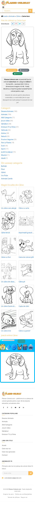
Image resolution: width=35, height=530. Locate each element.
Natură (3, 136)
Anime (3, 133)
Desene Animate (7, 111)
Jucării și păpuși (7, 152)
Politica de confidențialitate (23, 494)
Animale (12, 16)
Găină (3, 172)
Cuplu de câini (24, 306)
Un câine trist (6, 331)
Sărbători (4, 124)
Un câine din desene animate (8, 282)
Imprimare (24, 70)
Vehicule (4, 130)
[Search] (30, 11)
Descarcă (18, 73)
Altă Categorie (6, 117)
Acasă (5, 16)
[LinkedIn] (23, 407)
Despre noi (24, 497)
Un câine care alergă (8, 208)
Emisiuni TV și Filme (8, 127)
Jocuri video (5, 121)
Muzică (3, 155)
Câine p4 (22, 282)
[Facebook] (3, 407)
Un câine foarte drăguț (8, 306)
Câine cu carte (24, 208)
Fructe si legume (7, 139)
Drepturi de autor (8, 494)
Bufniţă (4, 166)
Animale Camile (6, 179)
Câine (18, 16)
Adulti (3, 158)
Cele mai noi (6, 448)
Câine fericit (5, 233)
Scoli (3, 146)
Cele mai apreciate (8, 452)
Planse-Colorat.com (15, 489)
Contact (5, 455)
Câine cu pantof (24, 331)
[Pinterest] (7, 407)
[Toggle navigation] (3, 7)
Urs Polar (4, 175)
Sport (3, 149)
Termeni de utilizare (14, 497)
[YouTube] (15, 407)
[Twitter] (19, 407)
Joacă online (12, 70)
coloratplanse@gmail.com (12, 478)
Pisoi (3, 169)
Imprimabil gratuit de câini (26, 233)
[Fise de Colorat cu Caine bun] (17, 47)
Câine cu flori (6, 257)
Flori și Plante (6, 142)
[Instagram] (11, 407)
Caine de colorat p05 (26, 257)
